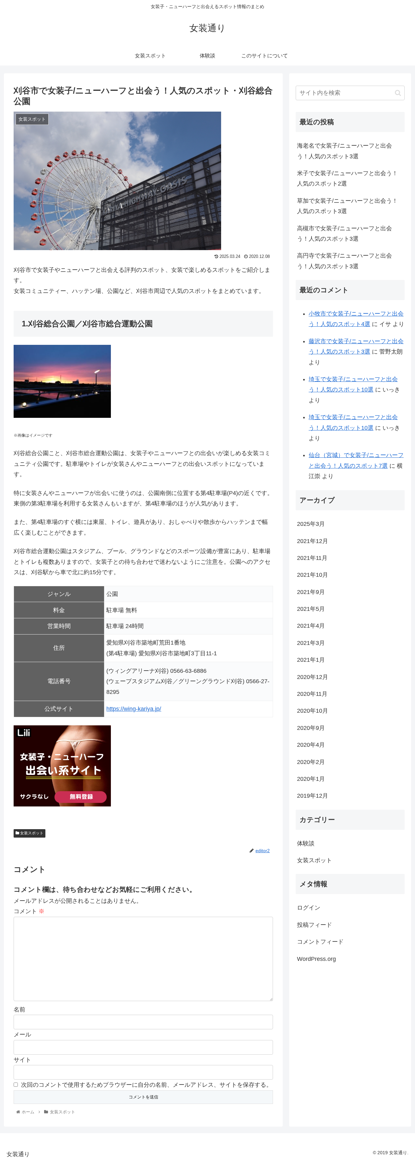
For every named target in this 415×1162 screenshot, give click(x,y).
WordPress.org (316, 958)
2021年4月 (311, 626)
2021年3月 (311, 642)
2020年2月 (311, 761)
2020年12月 (312, 676)
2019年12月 (312, 796)
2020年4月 (311, 745)
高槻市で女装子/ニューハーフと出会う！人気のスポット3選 (344, 233)
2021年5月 (311, 608)
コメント (29, 911)
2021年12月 (312, 541)
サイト (22, 1060)
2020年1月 (311, 778)
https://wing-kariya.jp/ (133, 709)
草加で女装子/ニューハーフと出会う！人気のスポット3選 (347, 206)
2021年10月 (312, 575)
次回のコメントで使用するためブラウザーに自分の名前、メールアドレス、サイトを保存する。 (146, 1085)
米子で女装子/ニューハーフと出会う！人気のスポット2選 (347, 178)
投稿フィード (314, 924)
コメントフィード (320, 941)
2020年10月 (312, 711)
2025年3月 (311, 523)
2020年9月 (311, 727)
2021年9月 (311, 591)
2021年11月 (312, 557)
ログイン (308, 907)
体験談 (305, 843)
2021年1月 (311, 660)
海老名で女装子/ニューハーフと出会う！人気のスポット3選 (344, 150)
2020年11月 (312, 693)
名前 (19, 1009)
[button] (398, 93)
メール (22, 1034)
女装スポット (31, 833)
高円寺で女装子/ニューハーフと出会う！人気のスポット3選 (344, 260)
